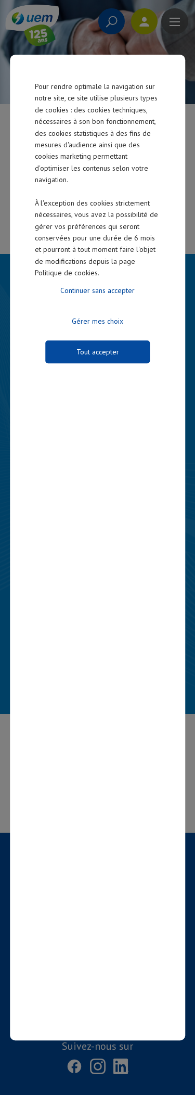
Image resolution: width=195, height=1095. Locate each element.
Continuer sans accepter (97, 290)
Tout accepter (97, 351)
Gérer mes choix (97, 321)
